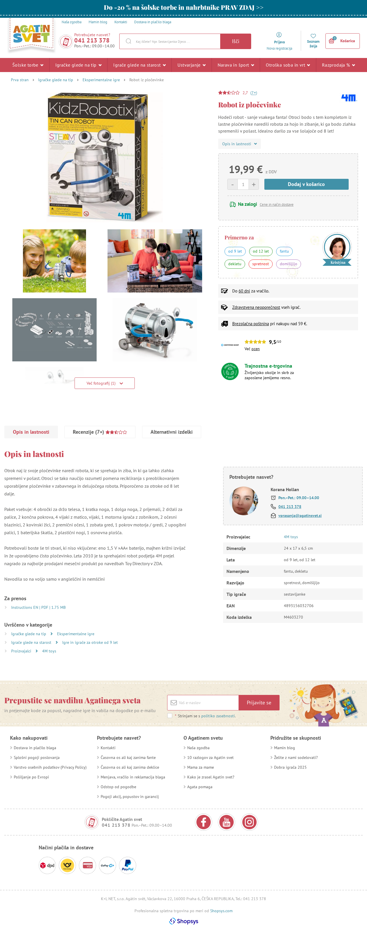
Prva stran (20, 79)
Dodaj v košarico (306, 184)
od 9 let (235, 251)
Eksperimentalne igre (101, 79)
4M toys (49, 651)
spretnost (260, 263)
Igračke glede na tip (76, 65)
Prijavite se (259, 702)
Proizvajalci (21, 651)
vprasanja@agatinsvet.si (300, 515)
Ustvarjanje (189, 65)
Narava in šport (234, 65)
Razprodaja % (336, 65)
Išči (235, 41)
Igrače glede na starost (137, 65)
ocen (255, 348)
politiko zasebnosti (218, 715)
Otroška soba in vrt (286, 65)
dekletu (234, 263)
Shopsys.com (221, 910)
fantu (284, 251)
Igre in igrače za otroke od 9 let (90, 642)
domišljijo (288, 263)
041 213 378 (92, 40)
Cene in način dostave (277, 204)
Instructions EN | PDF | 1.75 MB (38, 607)
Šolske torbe (26, 65)
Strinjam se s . (205, 715)
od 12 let (261, 251)
